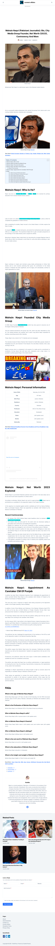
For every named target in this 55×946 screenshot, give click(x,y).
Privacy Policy (6, 928)
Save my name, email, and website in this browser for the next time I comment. (21, 900)
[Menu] (3, 2)
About (4, 919)
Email (22, 883)
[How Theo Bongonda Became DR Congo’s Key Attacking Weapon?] (40, 829)
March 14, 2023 (28, 630)
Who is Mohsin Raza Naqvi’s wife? (17, 175)
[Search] (51, 2)
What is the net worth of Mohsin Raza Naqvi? (19, 179)
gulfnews (10, 771)
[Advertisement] (27, 16)
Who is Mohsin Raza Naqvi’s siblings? (18, 178)
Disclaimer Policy (7, 926)
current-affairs (29, 2)
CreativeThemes (27, 943)
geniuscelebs (11, 769)
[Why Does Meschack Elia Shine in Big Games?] (14, 855)
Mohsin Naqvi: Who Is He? (13, 161)
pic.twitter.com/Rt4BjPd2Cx (12, 626)
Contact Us (6, 922)
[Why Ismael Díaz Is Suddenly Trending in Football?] (14, 829)
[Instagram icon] (27, 807)
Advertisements (7, 920)
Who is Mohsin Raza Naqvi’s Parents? (18, 176)
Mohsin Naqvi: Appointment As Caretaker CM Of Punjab (20, 169)
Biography (35, 40)
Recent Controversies (13, 168)
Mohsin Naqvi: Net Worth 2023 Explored (16, 166)
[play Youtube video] (27, 368)
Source (32, 149)
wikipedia (10, 767)
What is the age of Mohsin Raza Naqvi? (18, 172)
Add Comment (7, 888)
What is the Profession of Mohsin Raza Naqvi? (19, 174)
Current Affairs (6, 924)
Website (39, 883)
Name (5, 883)
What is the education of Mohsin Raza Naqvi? (19, 180)
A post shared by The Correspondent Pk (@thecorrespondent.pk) (23, 478)
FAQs (8, 171)
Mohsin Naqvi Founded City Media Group (16, 163)
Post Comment (7, 904)
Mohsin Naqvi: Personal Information (15, 165)
